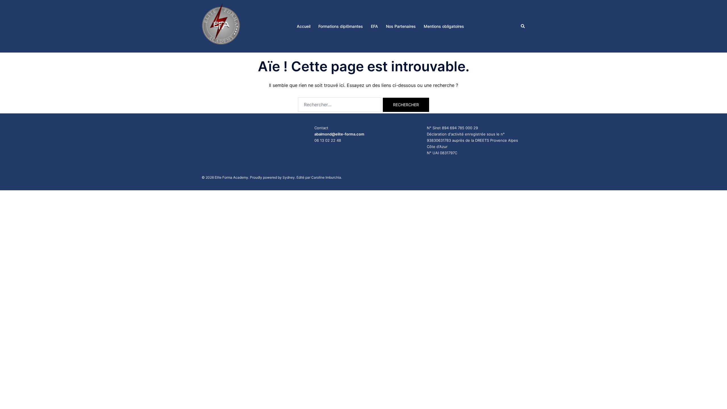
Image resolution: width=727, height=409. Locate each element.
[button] (523, 26)
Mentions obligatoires (444, 26)
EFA (374, 26)
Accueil (303, 26)
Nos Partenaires (401, 26)
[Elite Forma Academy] (221, 26)
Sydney (289, 177)
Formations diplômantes (340, 26)
